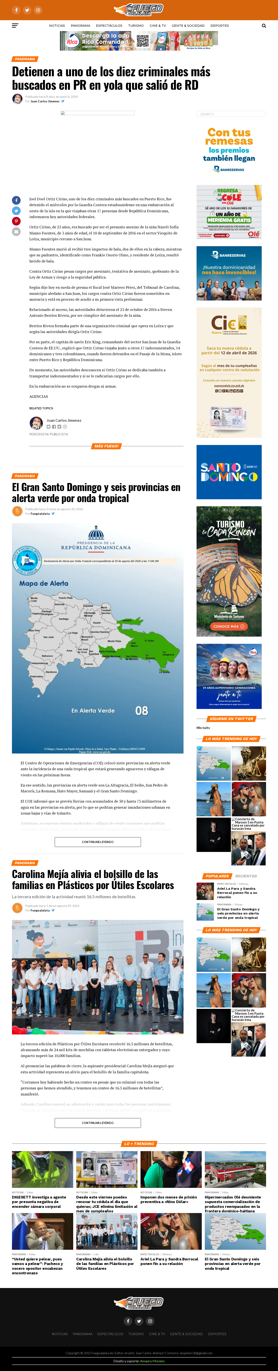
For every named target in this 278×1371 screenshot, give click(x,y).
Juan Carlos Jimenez (45, 101)
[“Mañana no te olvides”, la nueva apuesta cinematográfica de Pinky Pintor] (214, 835)
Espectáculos (109, 26)
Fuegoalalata (40, 513)
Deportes (219, 26)
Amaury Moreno (152, 1361)
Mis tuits (203, 728)
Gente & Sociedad (188, 26)
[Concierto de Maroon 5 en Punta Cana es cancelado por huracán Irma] (249, 824)
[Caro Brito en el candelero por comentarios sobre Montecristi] (214, 799)
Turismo (136, 26)
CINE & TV (158, 26)
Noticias (57, 26)
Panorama (80, 26)
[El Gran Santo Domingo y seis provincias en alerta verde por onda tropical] (214, 763)
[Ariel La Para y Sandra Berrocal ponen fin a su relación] (249, 799)
